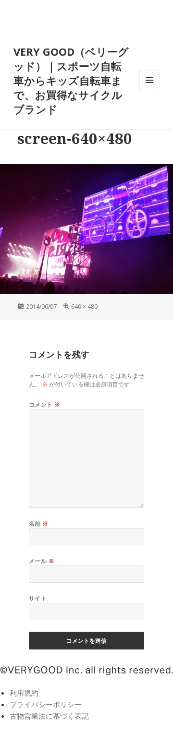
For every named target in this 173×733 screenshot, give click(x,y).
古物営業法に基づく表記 (49, 716)
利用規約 (24, 692)
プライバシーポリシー (46, 704)
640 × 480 (84, 306)
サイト (38, 598)
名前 (39, 523)
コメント (45, 404)
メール (41, 561)
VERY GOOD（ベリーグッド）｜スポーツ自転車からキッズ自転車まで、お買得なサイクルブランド (71, 80)
